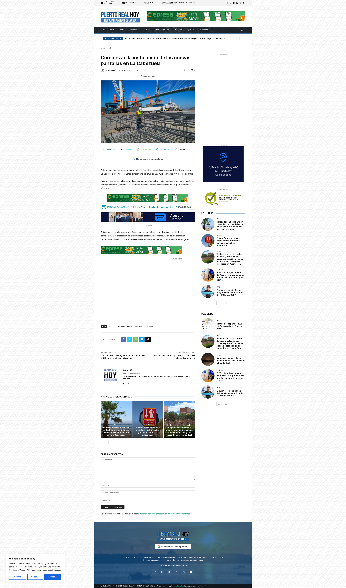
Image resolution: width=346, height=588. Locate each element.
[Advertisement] (148, 293)
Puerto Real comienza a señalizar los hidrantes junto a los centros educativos (148, 431)
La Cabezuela (120, 326)
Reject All (35, 577)
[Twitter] (237, 3)
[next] (241, 38)
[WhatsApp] (240, 3)
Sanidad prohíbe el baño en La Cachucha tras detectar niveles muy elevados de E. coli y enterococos (116, 431)
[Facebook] (227, 3)
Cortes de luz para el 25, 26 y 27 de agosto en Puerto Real (230, 326)
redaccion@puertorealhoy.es (177, 565)
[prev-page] (102, 442)
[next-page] (107, 442)
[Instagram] (230, 3)
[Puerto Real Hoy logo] (173, 536)
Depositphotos (177, 586)
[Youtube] (243, 3)
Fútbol (219, 287)
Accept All (52, 577)
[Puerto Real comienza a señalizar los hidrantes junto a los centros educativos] (147, 419)
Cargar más (222, 303)
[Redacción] (103, 70)
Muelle (129, 326)
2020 (110, 326)
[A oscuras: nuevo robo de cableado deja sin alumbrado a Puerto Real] (207, 359)
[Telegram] (233, 3)
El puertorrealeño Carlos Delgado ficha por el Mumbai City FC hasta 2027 (230, 292)
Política (220, 269)
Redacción (112, 70)
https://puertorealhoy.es (131, 373)
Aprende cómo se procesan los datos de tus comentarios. (165, 514)
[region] (35, 568)
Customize (17, 577)
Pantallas (138, 326)
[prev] (236, 38)
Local (109, 48)
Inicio (103, 48)
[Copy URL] (148, 339)
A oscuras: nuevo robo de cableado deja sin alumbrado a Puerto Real (231, 360)
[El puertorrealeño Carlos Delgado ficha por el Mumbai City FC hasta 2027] (207, 291)
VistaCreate (205, 586)
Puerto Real (149, 326)
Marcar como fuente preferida (149, 159)
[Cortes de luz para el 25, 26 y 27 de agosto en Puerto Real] (207, 324)
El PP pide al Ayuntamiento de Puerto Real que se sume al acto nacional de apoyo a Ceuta (165, 38)
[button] (242, 30)
